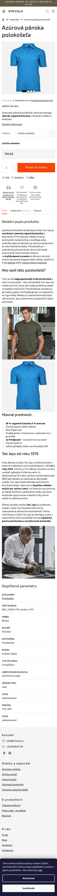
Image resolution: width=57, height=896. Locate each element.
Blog (4, 840)
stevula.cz (4, 753)
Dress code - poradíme (14, 810)
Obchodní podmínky (13, 784)
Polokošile (8, 598)
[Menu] (4, 11)
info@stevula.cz (15, 741)
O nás (5, 835)
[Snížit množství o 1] (13, 170)
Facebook (7, 845)
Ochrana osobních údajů (15, 790)
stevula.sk (10, 753)
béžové (11, 262)
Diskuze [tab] (37, 210)
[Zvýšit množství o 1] (13, 165)
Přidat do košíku (36, 167)
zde (40, 870)
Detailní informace (12, 124)
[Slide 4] (34, 91)
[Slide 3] (31, 91)
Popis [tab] (4, 210)
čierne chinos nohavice (34, 262)
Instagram (7, 850)
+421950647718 (14, 746)
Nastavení (28, 878)
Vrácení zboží (9, 779)
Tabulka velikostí (11, 805)
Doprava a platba (11, 769)
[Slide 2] (28, 91)
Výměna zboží (9, 774)
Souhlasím (28, 888)
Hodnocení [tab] (20, 210)
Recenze (6, 816)
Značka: (10, 105)
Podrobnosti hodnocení (41, 100)
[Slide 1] (24, 91)
